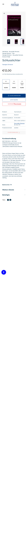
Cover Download (13, 132)
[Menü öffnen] (3, 4)
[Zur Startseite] (15, 4)
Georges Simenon (7, 64)
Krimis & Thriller (6, 57)
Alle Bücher (5, 51)
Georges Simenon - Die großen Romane (12, 55)
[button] (3, 272)
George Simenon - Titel (8, 53)
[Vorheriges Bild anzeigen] (5, 29)
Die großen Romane (14, 51)
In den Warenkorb (15, 95)
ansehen (16, 127)
